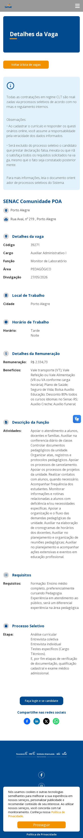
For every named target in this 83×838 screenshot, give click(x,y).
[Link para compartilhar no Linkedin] (36, 721)
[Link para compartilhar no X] (46, 721)
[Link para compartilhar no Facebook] (27, 721)
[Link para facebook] (41, 775)
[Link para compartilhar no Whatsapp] (56, 721)
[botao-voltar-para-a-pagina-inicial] (41, 6)
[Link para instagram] (41, 786)
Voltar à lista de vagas (26, 64)
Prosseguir (41, 825)
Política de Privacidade (42, 834)
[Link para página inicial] (41, 754)
